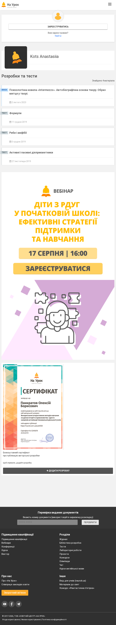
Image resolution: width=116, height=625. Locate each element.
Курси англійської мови (72, 568)
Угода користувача (11, 619)
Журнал (63, 539)
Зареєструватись (58, 26)
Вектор (5, 554)
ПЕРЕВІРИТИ (90, 522)
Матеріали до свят (69, 584)
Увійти (58, 36)
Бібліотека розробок (70, 543)
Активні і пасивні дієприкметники (31, 152)
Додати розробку (58, 470)
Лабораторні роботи (70, 550)
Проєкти (64, 554)
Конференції (8, 546)
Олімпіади (65, 561)
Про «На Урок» (9, 580)
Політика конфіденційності (54, 619)
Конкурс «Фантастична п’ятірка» (77, 588)
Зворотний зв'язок (15, 592)
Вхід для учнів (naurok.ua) (73, 580)
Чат (61, 565)
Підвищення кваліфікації (14, 539)
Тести (63, 546)
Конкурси (64, 557)
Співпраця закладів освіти (15, 584)
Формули (15, 113)
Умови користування (30, 619)
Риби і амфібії (18, 132)
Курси (5, 550)
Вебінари (6, 543)
